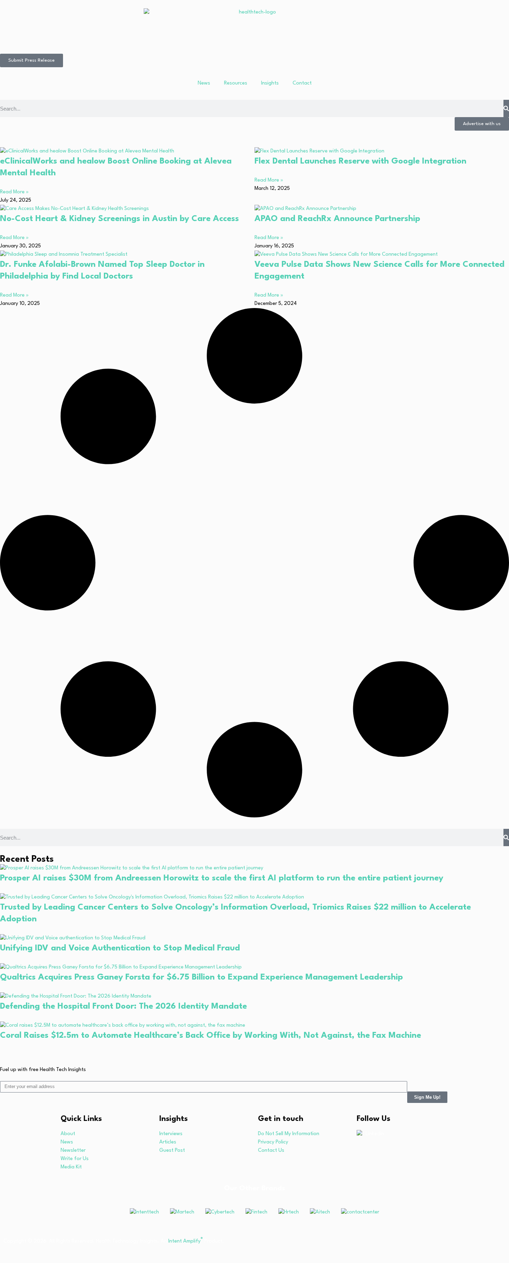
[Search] (506, 108)
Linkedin (375, 1134)
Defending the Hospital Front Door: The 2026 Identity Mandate (123, 1006)
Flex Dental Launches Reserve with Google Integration (360, 161)
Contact (302, 83)
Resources (235, 83)
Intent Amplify (185, 1241)
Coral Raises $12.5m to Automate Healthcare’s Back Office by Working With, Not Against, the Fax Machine (210, 1036)
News (204, 83)
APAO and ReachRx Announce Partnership (337, 219)
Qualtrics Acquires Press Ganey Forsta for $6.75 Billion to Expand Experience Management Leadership (201, 977)
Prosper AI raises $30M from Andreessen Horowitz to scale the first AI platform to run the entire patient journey (221, 878)
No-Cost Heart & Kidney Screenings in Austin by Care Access (119, 219)
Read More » (14, 192)
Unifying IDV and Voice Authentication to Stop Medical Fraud (120, 948)
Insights (270, 83)
